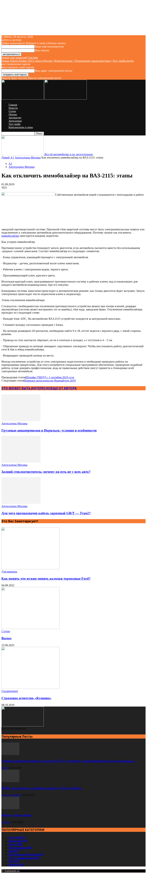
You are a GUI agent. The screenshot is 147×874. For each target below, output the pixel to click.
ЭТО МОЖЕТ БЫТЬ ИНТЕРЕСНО (26, 388)
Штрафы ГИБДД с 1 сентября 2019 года (49, 377)
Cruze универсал (11, 794)
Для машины (9, 571)
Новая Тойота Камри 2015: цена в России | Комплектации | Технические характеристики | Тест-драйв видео (67, 60)
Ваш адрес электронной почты (53, 70)
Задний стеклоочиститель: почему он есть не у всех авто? (46, 472)
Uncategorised (9, 691)
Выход (6, 638)
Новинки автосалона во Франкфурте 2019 (50, 380)
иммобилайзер (10, 235)
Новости (13, 108)
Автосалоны (15, 121)
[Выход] (30, 628)
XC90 (4, 767)
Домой (5, 157)
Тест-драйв (14, 124)
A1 (12, 157)
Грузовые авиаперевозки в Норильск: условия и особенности (49, 430)
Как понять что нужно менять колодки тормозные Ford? (46, 578)
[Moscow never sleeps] (10, 808)
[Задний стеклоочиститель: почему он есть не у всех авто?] (21, 461)
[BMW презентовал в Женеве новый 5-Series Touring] (10, 781)
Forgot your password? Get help (19, 57)
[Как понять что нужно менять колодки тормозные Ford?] (30, 568)
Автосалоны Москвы (28, 157)
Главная (13, 104)
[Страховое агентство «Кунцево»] (30, 687)
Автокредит (15, 117)
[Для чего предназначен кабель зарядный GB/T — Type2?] (21, 502)
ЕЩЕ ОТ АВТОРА (64, 388)
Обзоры (13, 114)
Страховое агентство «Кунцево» (26, 698)
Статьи (12, 111)
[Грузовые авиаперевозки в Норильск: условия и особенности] (21, 420)
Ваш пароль (42, 50)
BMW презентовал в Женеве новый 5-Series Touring (41, 788)
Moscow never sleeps (16, 815)
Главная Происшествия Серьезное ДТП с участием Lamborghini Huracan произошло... (68, 761)
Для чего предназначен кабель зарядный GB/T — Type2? (46, 513)
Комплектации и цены (21, 127)
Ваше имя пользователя (49, 46)
